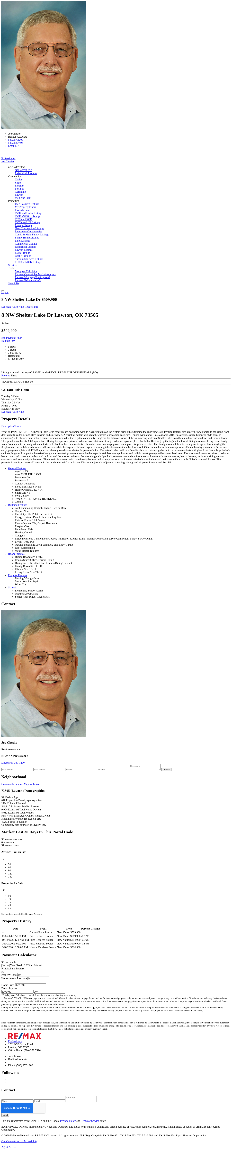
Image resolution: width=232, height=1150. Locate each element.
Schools (19, 784)
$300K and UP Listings (27, 222)
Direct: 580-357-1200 (13, 762)
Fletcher (19, 185)
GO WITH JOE (23, 170)
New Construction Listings (29, 228)
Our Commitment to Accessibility (19, 1141)
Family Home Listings (27, 237)
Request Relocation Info (28, 280)
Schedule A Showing (12, 306)
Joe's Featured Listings (27, 203)
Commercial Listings (26, 243)
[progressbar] (116, 858)
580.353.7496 (15, 142)
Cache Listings (23, 255)
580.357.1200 (15, 139)
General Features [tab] (17, 468)
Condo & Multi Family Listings (32, 234)
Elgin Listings (22, 252)
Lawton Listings (23, 249)
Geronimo (20, 191)
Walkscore (35, 784)
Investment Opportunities (28, 231)
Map (26, 784)
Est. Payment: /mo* (11, 337)
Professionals (15, 1041)
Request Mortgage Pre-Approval (32, 277)
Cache (18, 179)
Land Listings (22, 240)
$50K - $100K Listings (27, 216)
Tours (17, 426)
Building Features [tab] (17, 504)
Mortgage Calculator (26, 271)
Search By (13, 283)
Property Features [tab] (17, 575)
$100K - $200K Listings (28, 262)
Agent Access (8, 1147)
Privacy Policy (68, 1120)
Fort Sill (19, 188)
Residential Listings (25, 246)
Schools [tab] (12, 587)
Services (12, 265)
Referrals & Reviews (26, 173)
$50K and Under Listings (28, 213)
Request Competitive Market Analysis (35, 274)
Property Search (23, 210)
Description (7, 426)
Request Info (31, 306)
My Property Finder (25, 207)
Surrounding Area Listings (29, 259)
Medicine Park (23, 197)
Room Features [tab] (16, 553)
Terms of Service (90, 1120)
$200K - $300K (23, 219)
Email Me (13, 145)
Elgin (18, 182)
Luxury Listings (23, 225)
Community (7, 784)
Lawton (19, 194)
